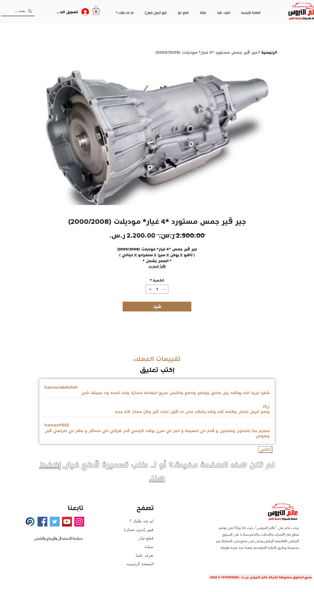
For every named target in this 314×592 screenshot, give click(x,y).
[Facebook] (42, 522)
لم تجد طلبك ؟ (142, 521)
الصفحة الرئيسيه (140, 563)
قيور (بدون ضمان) (139, 529)
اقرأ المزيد (157, 266)
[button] (96, 10)
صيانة (149, 546)
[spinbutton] (157, 289)
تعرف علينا (145, 555)
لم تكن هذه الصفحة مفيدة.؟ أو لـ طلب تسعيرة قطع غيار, (157, 471)
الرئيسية (269, 52)
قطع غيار (146, 538)
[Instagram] (79, 522)
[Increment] (149, 289)
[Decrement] (164, 289)
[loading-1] (30, 522)
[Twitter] (55, 522)
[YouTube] (67, 522)
